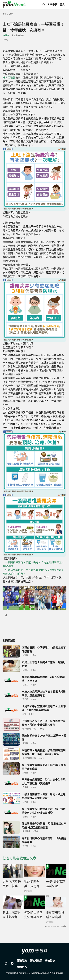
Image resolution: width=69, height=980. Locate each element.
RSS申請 (52, 4)
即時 (11, 14)
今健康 (6, 35)
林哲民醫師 (9, 77)
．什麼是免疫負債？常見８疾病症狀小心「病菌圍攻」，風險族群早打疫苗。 (34, 572)
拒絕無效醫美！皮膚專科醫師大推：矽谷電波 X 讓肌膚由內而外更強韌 (33, 883)
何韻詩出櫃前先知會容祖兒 (33, 914)
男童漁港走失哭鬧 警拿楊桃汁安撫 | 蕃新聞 (12, 883)
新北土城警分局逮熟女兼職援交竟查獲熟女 (12, 914)
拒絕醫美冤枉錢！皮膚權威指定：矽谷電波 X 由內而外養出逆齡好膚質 (55, 914)
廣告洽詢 (50, 960)
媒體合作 (22, 967)
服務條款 (22, 960)
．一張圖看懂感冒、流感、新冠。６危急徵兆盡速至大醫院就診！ (33, 564)
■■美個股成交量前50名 (55, 883)
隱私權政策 (36, 960)
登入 (62, 4)
